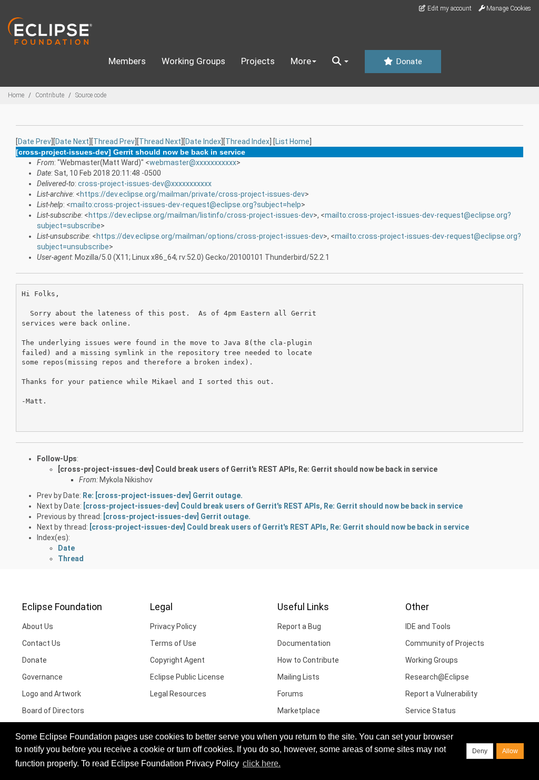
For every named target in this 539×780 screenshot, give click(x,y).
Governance (42, 677)
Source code (90, 95)
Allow (510, 751)
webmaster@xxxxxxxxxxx (192, 162)
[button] (340, 61)
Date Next (72, 141)
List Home (292, 141)
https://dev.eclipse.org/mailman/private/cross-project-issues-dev (192, 194)
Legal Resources (178, 694)
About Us (37, 626)
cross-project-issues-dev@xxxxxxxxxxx (145, 183)
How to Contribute (308, 660)
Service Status (430, 710)
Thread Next (160, 141)
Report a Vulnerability (441, 694)
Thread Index (247, 141)
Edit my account (449, 8)
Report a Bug (299, 626)
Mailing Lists (298, 677)
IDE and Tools (428, 626)
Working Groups (193, 61)
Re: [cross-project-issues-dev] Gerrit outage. (163, 495)
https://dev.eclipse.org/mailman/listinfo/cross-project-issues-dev (200, 215)
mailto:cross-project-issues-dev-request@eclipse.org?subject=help (186, 204)
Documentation (304, 643)
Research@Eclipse (437, 677)
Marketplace (298, 710)
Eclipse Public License (187, 677)
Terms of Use (173, 643)
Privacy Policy (173, 626)
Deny (479, 751)
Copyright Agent (177, 660)
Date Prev (34, 141)
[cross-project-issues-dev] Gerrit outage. (177, 516)
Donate (408, 61)
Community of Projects (444, 643)
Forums (290, 694)
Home (16, 95)
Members (127, 61)
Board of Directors (53, 710)
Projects (258, 61)
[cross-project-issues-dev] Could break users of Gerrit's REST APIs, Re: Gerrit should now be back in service (247, 469)
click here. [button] (262, 763)
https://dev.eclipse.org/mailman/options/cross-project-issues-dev (209, 236)
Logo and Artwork (51, 694)
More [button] (301, 61)
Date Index (203, 141)
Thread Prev (114, 141)
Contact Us (41, 643)
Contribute (49, 95)
